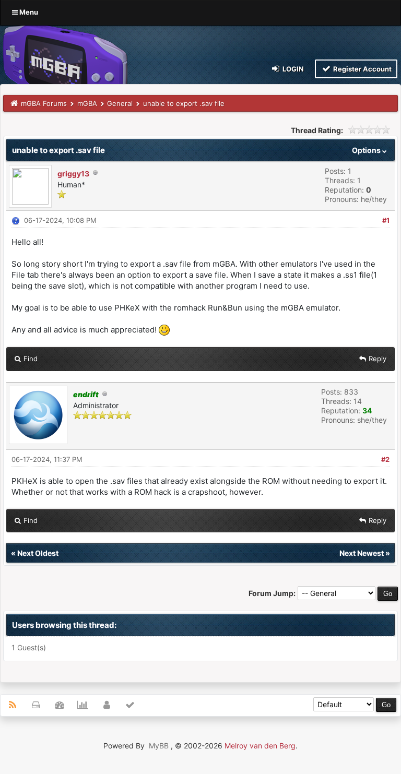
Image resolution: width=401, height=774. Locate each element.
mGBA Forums (44, 103)
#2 (385, 459)
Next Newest (361, 553)
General (120, 103)
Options (367, 150)
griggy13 (73, 173)
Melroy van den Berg (260, 745)
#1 (386, 220)
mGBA (87, 103)
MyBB (159, 745)
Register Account (362, 69)
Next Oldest (37, 553)
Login (292, 69)
